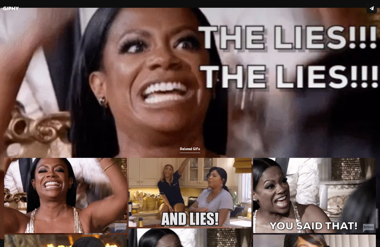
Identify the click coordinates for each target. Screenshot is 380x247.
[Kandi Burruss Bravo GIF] (190, 123)
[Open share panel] (372, 8)
